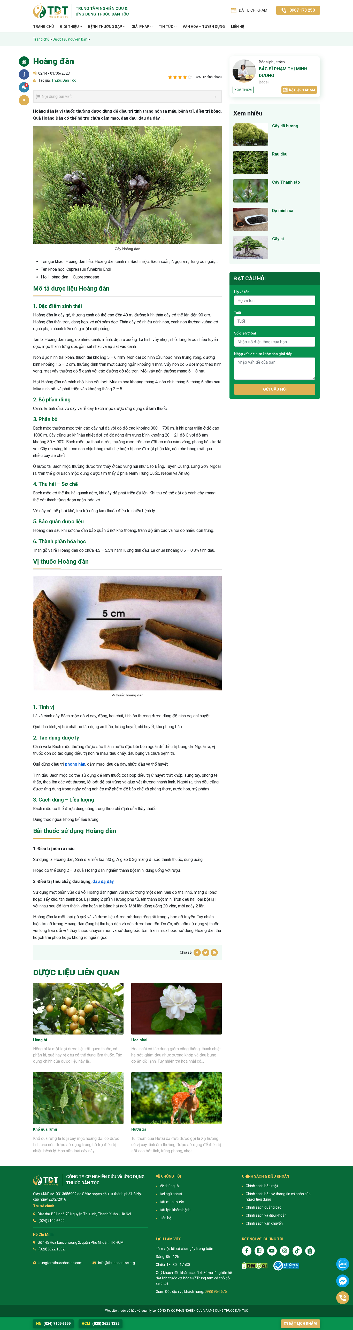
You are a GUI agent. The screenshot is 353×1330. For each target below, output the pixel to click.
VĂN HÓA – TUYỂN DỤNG (204, 27)
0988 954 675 (216, 1291)
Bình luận (26, 85)
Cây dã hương (285, 125)
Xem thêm (243, 90)
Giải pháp (141, 27)
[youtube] (272, 1251)
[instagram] (284, 1251)
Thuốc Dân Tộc (63, 80)
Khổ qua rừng (45, 1129)
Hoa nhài (139, 1040)
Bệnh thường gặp (105, 27)
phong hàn (75, 764)
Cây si (278, 238)
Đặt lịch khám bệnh (175, 1210)
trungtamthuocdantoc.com (60, 1263)
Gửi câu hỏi (275, 389)
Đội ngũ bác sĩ (171, 1194)
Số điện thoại (245, 333)
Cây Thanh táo (286, 182)
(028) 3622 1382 (100, 1323)
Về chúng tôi (170, 1186)
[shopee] (310, 1251)
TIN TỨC (166, 27)
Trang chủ (43, 27)
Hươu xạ (138, 1129)
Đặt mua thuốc (172, 1202)
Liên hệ (237, 27)
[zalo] (259, 1251)
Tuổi (237, 312)
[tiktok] (297, 1251)
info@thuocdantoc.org (116, 1263)
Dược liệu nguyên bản (70, 39)
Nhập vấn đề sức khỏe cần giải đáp (263, 354)
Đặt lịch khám (302, 90)
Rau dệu (279, 154)
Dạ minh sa (282, 210)
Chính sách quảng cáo (263, 1207)
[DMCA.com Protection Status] (254, 1265)
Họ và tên (241, 292)
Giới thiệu (70, 27)
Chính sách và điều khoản (266, 1215)
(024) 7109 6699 (53, 1323)
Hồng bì (40, 1040)
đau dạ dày (103, 881)
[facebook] (246, 1251)
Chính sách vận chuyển (264, 1223)
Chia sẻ (24, 74)
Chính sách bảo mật (262, 1186)
